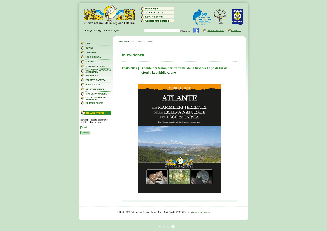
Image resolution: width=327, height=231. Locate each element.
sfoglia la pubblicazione (158, 72)
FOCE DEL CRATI (93, 62)
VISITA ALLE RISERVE (95, 66)
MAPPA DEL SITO (215, 30)
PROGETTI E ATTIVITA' (95, 80)
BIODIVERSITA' (92, 75)
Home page (123, 41)
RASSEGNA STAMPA (94, 89)
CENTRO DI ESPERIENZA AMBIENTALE (96, 98)
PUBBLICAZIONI (92, 85)
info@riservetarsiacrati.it (199, 212)
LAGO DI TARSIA (93, 57)
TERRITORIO (91, 53)
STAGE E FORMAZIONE (96, 94)
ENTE (87, 43)
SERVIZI (89, 48)
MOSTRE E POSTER (94, 103)
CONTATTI (236, 30)
